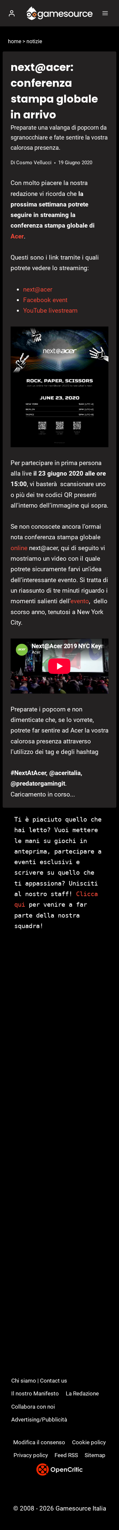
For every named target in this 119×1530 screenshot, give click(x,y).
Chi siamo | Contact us (39, 1380)
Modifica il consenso (39, 1442)
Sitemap (95, 1455)
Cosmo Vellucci (34, 163)
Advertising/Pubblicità (39, 1419)
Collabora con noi (33, 1406)
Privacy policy (31, 1455)
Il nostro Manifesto (35, 1393)
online (19, 548)
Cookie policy (89, 1442)
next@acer (37, 289)
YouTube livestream (50, 310)
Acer (17, 236)
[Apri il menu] (105, 13)
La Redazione (82, 1393)
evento (79, 601)
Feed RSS (66, 1455)
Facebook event (45, 300)
